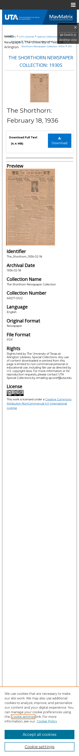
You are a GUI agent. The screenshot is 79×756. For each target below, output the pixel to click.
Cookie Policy (47, 721)
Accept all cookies (39, 734)
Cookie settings (23, 717)
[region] (39, 721)
